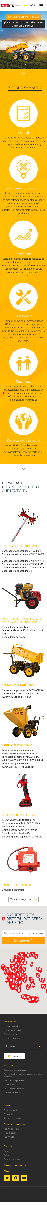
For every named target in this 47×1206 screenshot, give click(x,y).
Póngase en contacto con (15, 1165)
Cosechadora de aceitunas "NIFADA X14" (23, 561)
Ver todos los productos (23, 899)
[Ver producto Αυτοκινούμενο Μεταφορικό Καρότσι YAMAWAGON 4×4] (23, 660)
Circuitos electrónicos (13, 889)
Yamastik (15, 1191)
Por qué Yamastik (25, 87)
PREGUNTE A (32, 1191)
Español (31, 5)
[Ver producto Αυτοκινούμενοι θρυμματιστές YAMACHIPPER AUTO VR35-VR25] (23, 720)
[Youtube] (24, 1178)
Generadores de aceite (13, 637)
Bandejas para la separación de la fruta (22, 836)
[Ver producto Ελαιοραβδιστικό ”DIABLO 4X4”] (23, 520)
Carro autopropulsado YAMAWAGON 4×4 (23, 690)
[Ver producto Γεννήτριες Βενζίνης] (23, 593)
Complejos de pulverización (16, 833)
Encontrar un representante (16, 1124)
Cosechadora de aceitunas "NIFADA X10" (23, 567)
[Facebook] (15, 1178)
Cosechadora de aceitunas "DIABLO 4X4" (23, 551)
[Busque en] (39, 1046)
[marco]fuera (25, 1195)
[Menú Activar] (41, 5)
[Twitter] (7, 1178)
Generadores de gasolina (15, 627)
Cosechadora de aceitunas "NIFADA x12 (22, 564)
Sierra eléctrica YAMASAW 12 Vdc (19, 830)
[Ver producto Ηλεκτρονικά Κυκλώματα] (23, 859)
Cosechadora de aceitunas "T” (17, 570)
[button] (3, 53)
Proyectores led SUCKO (14, 826)
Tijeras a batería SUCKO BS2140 (18, 820)
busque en (22, 940)
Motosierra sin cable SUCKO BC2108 (21, 823)
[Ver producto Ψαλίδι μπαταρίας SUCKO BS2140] (23, 789)
